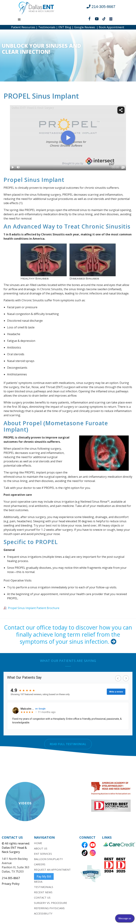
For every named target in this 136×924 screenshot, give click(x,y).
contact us (42, 897)
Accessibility (43, 913)
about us (40, 848)
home (38, 843)
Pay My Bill (44, 876)
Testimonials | (48, 27)
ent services (43, 853)
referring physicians (49, 908)
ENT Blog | (65, 27)
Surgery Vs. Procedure (50, 903)
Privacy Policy (10, 884)
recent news (43, 892)
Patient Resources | (24, 27)
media (38, 881)
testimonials (43, 887)
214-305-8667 (11, 878)
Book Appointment (111, 27)
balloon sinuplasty (48, 859)
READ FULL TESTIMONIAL (68, 744)
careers (39, 864)
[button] (19, 19)
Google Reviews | (85, 27)
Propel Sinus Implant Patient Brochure (33, 608)
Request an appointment (52, 869)
